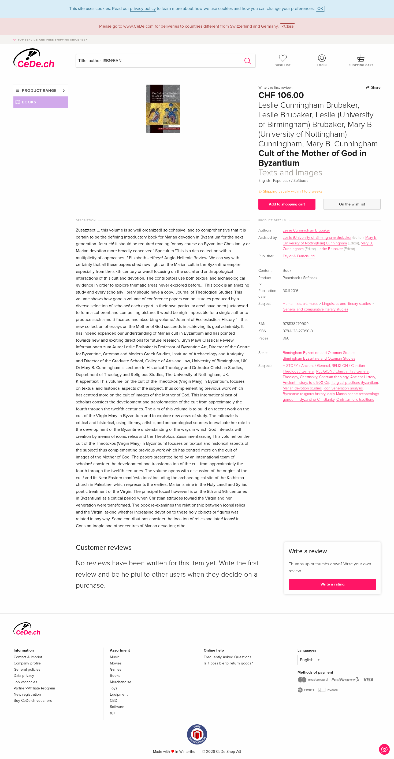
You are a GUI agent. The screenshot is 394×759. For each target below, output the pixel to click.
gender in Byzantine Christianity (308, 400)
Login (322, 65)
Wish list (283, 65)
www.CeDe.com (138, 26)
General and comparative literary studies (315, 309)
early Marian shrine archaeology (353, 394)
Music (115, 657)
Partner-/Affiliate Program (34, 688)
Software (117, 706)
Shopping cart (361, 65)
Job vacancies (25, 682)
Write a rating (332, 584)
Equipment (119, 694)
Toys (113, 688)
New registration (27, 694)
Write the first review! (275, 87)
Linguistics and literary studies (346, 304)
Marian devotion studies (302, 388)
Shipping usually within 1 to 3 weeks (292, 191)
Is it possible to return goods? (228, 663)
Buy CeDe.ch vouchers (33, 700)
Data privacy (24, 675)
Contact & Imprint (28, 657)
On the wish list (352, 204)
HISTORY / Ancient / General (306, 366)
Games (115, 669)
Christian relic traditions (355, 400)
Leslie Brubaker (330, 249)
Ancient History (362, 377)
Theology (290, 377)
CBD (113, 700)
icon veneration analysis (343, 388)
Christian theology (333, 377)
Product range (39, 90)
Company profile (27, 663)
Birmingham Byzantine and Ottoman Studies (319, 353)
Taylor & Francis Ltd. (299, 256)
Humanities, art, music (300, 304)
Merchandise (120, 682)
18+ (112, 713)
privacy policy (143, 8)
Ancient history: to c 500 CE (306, 383)
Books (29, 102)
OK (320, 8)
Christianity (308, 377)
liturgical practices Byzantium (354, 383)
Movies (116, 663)
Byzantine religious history (304, 394)
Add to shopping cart (287, 204)
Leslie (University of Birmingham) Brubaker (317, 238)
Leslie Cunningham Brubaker (306, 230)
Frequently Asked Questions (227, 657)
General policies (27, 669)
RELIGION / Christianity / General (342, 371)
